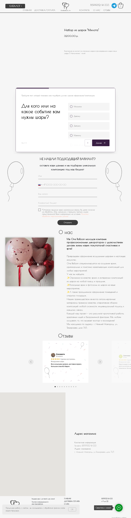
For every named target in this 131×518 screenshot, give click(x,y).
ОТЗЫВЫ (106, 10)
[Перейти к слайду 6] (66, 386)
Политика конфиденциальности (40, 502)
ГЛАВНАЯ (27, 10)
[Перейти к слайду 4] (62, 386)
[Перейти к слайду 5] (64, 386)
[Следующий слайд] (100, 361)
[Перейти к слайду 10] (75, 386)
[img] (114, 5)
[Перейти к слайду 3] (59, 386)
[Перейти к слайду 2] (57, 386)
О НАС (96, 10)
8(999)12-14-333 (99, 4)
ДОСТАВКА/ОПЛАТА (44, 10)
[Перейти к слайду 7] (68, 386)
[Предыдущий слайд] (31, 361)
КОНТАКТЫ (84, 10)
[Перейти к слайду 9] (73, 386)
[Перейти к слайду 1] (55, 386)
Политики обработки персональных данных (65, 215)
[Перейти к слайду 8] (71, 386)
